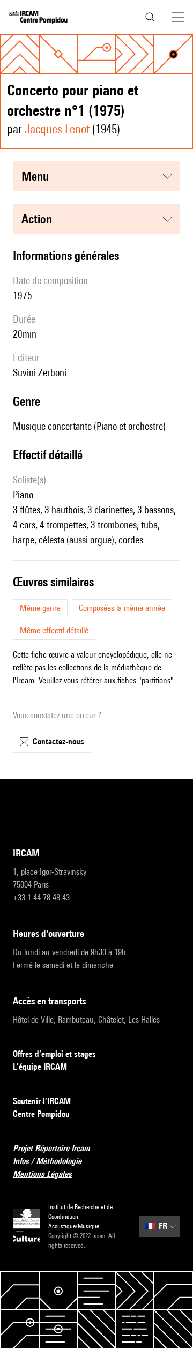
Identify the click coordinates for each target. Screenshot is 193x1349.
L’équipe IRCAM (40, 1067)
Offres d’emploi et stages (54, 1054)
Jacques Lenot (57, 129)
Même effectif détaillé (54, 630)
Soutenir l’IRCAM (42, 1101)
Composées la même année (122, 608)
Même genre (40, 608)
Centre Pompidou (41, 1114)
